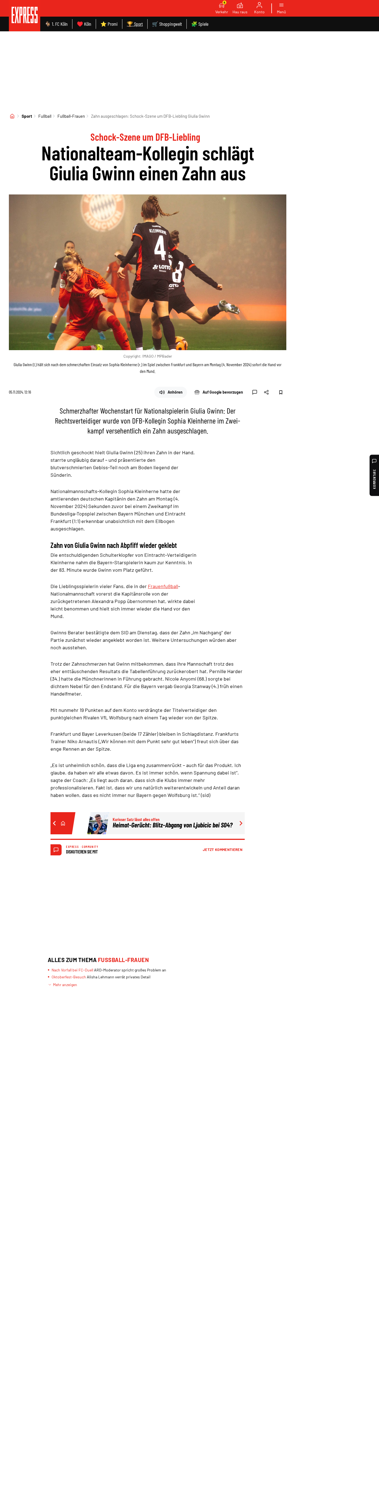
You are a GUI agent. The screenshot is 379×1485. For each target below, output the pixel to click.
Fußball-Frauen (71, 116)
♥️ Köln (84, 24)
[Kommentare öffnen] (254, 392)
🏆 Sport (135, 24)
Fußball (44, 116)
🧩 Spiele (199, 24)
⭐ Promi (109, 24)
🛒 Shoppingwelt (167, 24)
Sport (27, 116)
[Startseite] (12, 116)
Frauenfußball (163, 586)
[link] (24, 15)
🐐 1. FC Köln (56, 24)
